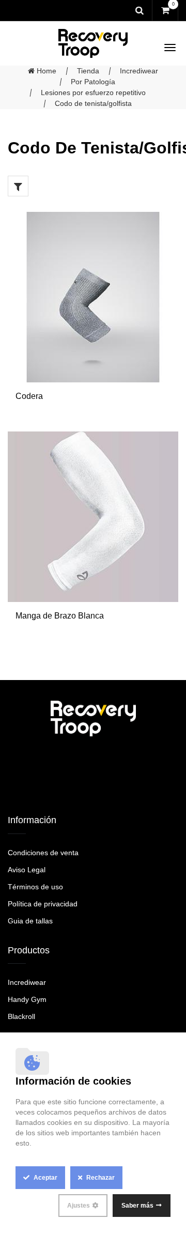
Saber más (137, 1205)
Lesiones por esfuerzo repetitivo (93, 92)
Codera (29, 396)
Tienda (88, 71)
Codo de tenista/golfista (93, 103)
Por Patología (93, 82)
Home (45, 71)
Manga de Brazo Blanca (60, 615)
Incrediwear (139, 71)
